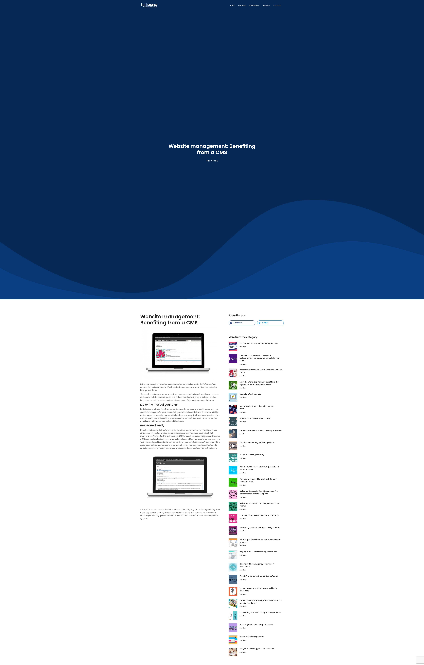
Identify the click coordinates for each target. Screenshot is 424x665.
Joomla (173, 400)
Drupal (153, 400)
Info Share (212, 160)
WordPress (161, 400)
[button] (242, 322)
